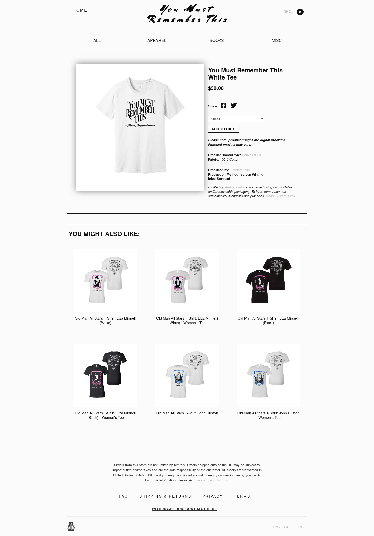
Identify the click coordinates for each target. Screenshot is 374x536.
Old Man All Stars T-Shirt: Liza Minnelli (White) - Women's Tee (187, 320)
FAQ (123, 496)
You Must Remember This (187, 13)
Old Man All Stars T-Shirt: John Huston (187, 412)
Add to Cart (223, 128)
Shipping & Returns (165, 496)
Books (217, 40)
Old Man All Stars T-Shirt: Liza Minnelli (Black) (268, 320)
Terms (242, 496)
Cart (294, 11)
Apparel (156, 40)
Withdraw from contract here (184, 508)
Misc (277, 40)
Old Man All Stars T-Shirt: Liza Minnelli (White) (105, 320)
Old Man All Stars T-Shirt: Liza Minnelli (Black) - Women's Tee (105, 415)
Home (80, 10)
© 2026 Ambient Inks (289, 527)
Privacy (213, 496)
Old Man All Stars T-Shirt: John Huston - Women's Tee (268, 415)
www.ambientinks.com (211, 480)
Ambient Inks (240, 169)
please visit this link (280, 195)
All (97, 40)
